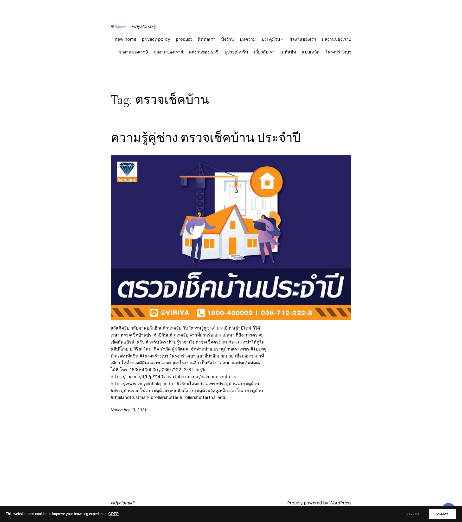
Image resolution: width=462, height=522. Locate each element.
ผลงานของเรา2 (336, 39)
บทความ (248, 39)
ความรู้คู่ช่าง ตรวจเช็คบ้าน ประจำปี (206, 137)
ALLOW (442, 513)
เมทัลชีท (288, 51)
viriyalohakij (144, 26)
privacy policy (156, 39)
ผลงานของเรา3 (133, 51)
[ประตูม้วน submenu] (282, 39)
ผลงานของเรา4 (168, 51)
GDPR (113, 514)
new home (125, 39)
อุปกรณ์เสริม (236, 51)
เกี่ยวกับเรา (264, 51)
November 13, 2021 (128, 409)
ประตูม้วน (271, 39)
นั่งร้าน (227, 39)
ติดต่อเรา (206, 39)
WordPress (340, 502)
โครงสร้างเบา (338, 51)
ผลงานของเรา (302, 39)
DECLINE (412, 513)
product (184, 39)
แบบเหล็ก (311, 51)
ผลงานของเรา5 (203, 51)
